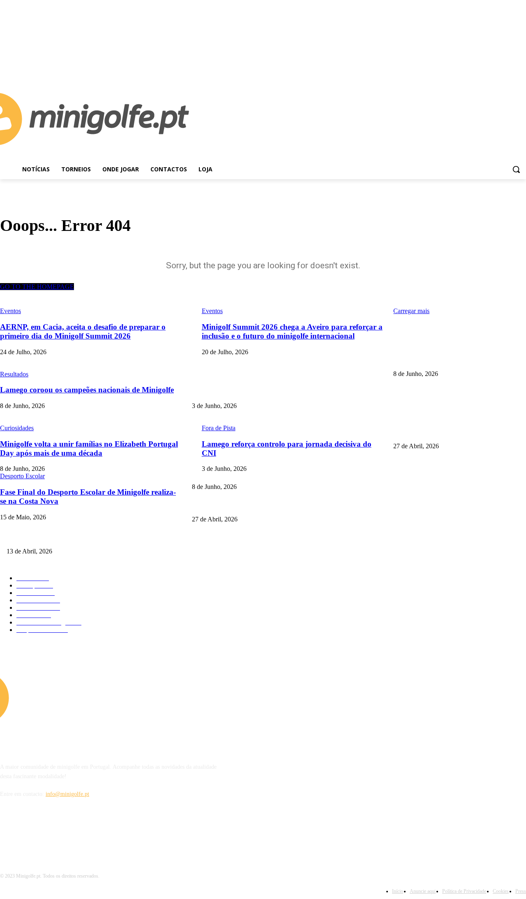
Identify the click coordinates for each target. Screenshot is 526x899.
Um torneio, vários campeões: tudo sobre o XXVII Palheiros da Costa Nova (95, 538)
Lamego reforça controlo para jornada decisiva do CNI (255, 393)
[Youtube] (521, 64)
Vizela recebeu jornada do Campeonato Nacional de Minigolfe (264, 506)
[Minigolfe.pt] (66, 698)
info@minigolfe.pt (67, 794)
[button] (516, 169)
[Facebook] (509, 64)
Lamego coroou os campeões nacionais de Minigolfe (454, 360)
